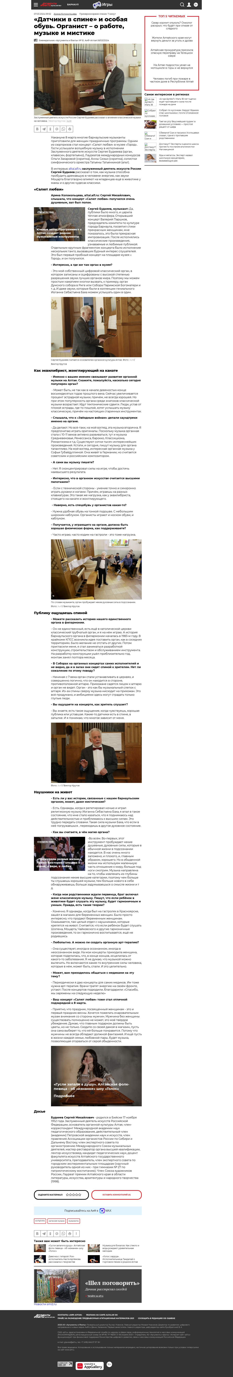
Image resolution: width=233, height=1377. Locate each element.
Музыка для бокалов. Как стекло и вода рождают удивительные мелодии (121, 1248)
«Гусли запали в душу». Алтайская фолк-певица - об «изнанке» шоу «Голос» (91, 1086)
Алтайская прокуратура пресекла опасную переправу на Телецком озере (172, 53)
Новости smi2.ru (45, 1304)
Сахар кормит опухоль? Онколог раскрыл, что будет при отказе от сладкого (172, 25)
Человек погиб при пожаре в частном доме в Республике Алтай (172, 80)
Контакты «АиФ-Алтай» (70, 1315)
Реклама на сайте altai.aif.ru (102, 1315)
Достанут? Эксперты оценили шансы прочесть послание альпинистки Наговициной (179, 147)
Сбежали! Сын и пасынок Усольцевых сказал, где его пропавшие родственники (179, 135)
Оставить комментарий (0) (117, 1195)
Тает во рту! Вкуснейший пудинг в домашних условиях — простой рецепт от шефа (177, 124)
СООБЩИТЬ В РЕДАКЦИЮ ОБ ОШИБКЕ (156, 1318)
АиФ (69, 121)
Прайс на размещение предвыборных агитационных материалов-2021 (96, 1318)
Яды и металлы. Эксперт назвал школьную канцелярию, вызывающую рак (176, 158)
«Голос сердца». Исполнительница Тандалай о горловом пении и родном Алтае (120, 1259)
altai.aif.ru (75, 168)
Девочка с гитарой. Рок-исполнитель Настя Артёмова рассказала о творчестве (65, 1259)
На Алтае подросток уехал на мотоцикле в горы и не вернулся (172, 66)
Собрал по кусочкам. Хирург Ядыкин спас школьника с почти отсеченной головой (179, 113)
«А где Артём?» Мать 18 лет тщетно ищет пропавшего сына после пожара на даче (177, 102)
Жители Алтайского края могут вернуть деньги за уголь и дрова (172, 39)
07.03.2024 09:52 (42, 14)
